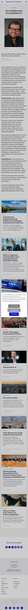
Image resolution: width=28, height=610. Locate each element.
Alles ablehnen (14, 306)
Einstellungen (14, 310)
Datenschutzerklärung (14, 301)
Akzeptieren (14, 314)
